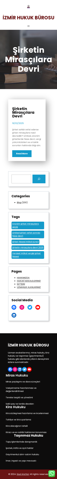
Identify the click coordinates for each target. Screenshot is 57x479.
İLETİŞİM (21, 284)
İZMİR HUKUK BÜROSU (28, 17)
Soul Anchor (23, 474)
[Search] (38, 179)
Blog (19, 202)
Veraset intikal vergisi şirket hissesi (26, 255)
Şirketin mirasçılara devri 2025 (27, 247)
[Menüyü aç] (28, 26)
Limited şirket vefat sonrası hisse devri (26, 234)
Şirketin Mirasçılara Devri (23, 112)
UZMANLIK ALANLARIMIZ (29, 287)
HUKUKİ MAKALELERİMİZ (29, 280)
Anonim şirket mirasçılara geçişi (25, 225)
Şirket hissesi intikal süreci (25, 241)
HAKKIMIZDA (23, 277)
